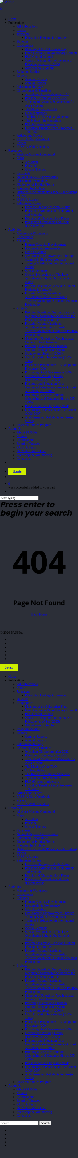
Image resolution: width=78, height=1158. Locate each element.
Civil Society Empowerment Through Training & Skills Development (49, 914)
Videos (21, 853)
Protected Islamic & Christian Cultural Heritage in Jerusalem (50, 944)
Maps (20, 815)
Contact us (24, 1115)
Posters (21, 800)
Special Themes (35, 826)
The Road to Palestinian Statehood (47, 774)
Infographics (25, 703)
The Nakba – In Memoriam (43, 778)
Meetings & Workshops (32, 890)
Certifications (25, 1097)
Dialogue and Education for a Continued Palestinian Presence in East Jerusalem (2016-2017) (50, 1044)
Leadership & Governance (42, 905)
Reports (22, 733)
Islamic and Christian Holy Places (47, 875)
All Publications (27, 684)
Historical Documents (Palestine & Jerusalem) (47, 849)
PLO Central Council (39, 714)
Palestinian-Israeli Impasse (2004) (47, 1063)
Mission (22, 1093)
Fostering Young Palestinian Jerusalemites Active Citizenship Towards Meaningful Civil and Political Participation (51, 956)
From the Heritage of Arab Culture (47, 864)
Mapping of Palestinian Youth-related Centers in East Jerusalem (49, 997)
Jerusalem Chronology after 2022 (47, 751)
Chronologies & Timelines (34, 748)
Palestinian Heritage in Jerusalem (46, 695)
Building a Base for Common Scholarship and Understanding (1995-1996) (50, 1055)
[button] (1, 1153)
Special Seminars (36, 928)
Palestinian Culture (29, 860)
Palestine (31, 823)
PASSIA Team (26, 1104)
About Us (14, 1085)
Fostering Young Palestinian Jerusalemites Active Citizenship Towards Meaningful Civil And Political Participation (51, 986)
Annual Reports (35, 740)
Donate (17, 471)
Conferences (25, 894)
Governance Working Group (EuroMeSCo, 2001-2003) (44, 1035)
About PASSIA (27, 1089)
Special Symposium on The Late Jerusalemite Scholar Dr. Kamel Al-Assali (48, 935)
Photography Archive (31, 845)
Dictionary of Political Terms (35, 841)
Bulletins (22, 699)
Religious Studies (28, 729)
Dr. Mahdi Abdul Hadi (31, 1108)
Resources (15, 808)
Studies (21, 688)
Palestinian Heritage (30, 744)
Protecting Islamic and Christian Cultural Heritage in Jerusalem (46, 1005)
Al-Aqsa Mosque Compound (36, 811)
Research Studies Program (34, 1082)
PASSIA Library (27, 856)
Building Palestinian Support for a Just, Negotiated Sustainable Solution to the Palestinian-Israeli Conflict (50, 972)
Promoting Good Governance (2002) (49, 1029)
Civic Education (35, 909)
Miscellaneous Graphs (39, 725)
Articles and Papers (29, 793)
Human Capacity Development (45, 901)
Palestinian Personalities (32, 838)
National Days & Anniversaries (37, 834)
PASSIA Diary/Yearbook (33, 796)
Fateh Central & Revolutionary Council (51, 710)
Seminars (23, 898)
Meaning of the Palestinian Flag (46, 706)
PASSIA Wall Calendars (33, 804)
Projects (22, 965)
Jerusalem (23, 691)
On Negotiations (36, 770)
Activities (14, 886)
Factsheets (23, 830)
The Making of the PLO (41, 766)
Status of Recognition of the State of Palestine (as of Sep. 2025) (48, 719)
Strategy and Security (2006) (44, 1010)
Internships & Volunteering (34, 1112)
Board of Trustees (28, 1100)
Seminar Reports (36, 736)
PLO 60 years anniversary (42, 781)
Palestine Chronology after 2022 (46, 755)
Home (12, 676)
